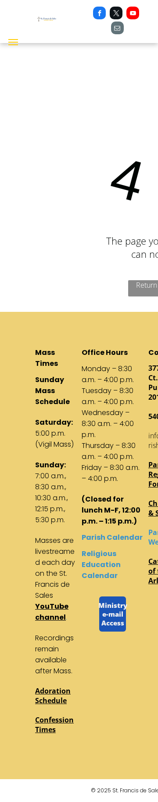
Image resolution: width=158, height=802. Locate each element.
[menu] (13, 42)
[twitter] (116, 14)
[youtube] (132, 14)
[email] (117, 29)
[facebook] (99, 14)
